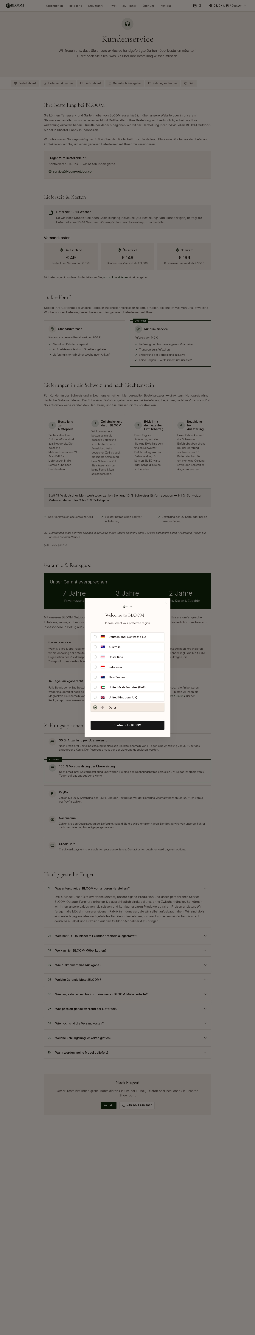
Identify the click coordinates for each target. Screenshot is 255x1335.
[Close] (165, 602)
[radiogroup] (127, 672)
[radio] (95, 636)
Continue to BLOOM (127, 725)
